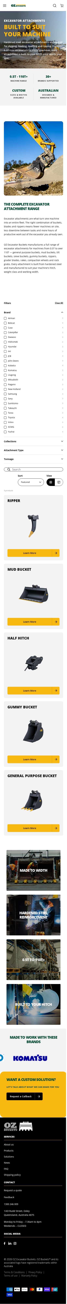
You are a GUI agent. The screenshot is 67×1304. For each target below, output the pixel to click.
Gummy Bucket (22, 706)
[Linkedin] (9, 1243)
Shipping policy (12, 1174)
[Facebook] (4, 1243)
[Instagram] (15, 1243)
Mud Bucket (19, 569)
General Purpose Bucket (32, 775)
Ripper (13, 500)
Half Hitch (18, 638)
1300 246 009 (11, 1204)
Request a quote (13, 1190)
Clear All (59, 302)
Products (8, 1150)
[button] (6, 5)
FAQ (6, 1168)
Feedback (9, 1197)
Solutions (9, 1156)
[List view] (59, 482)
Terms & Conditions (14, 1272)
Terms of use (11, 1275)
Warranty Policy (29, 1275)
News (7, 1162)
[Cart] (60, 5)
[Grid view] (51, 482)
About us (9, 1144)
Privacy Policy (35, 1272)
